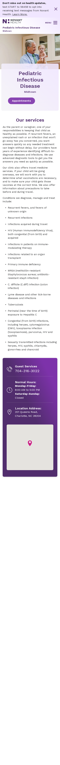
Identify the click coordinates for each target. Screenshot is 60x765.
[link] (30, 101)
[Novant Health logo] (13, 22)
